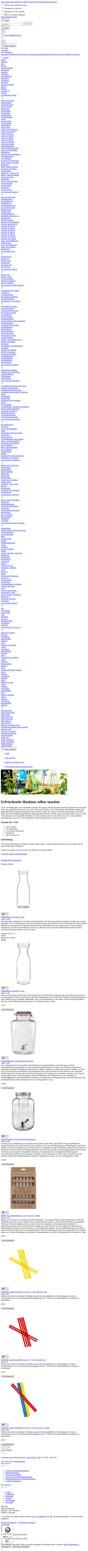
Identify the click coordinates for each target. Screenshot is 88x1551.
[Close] (2, 1549)
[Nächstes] (8, 1447)
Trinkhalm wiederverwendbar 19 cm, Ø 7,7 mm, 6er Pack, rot (23, 1360)
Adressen (25, 54)
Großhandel (10, 1494)
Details (3, 940)
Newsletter (9, 1502)
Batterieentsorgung (12, 1473)
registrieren (9, 52)
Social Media (10, 1500)
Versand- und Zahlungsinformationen (19, 1477)
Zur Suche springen (27, 2)
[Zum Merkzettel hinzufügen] (5, 914)
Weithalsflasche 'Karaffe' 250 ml (12, 991)
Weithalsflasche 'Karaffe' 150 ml (12, 917)
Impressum (9, 1496)
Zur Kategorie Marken (9, 603)
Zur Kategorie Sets (8, 251)
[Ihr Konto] (3, 41)
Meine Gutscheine (73, 54)
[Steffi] (44, 93)
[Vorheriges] (3, 1447)
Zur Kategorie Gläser (9, 95)
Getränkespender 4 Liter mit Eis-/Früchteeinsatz (18, 1139)
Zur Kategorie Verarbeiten (10, 460)
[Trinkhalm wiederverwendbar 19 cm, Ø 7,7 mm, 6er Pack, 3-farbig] (23, 1422)
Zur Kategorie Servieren (10, 495)
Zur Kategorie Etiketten (9, 365)
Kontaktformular (19, 1461)
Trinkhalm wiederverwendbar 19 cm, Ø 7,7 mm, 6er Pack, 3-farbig (25, 1428)
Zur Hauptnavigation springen (46, 2)
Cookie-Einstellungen (13, 1481)
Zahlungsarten (34, 54)
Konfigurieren (6, 1547)
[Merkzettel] (2, 39)
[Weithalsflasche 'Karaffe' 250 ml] (23, 985)
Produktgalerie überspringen (11, 860)
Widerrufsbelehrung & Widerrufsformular (20, 1479)
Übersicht (4, 54)
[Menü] (11, 1527)
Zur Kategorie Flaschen (9, 192)
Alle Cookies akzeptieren (21, 1547)
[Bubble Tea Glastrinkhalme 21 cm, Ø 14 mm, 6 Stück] (23, 1210)
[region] (44, 1154)
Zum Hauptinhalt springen (10, 2)
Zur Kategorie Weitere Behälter (12, 285)
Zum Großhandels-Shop (13, 35)
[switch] (7, 1541)
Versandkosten (41, 1516)
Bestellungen (45, 54)
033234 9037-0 (32, 1458)
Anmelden (4, 50)
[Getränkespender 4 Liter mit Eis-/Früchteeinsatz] (23, 1133)
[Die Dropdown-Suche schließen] (30, 24)
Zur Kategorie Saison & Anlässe (13, 523)
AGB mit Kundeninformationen (17, 1471)
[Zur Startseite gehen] (9, 17)
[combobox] (11, 24)
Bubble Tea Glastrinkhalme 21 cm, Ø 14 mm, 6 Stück (20, 1216)
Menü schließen (10, 46)
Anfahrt (8, 1492)
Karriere (8, 1498)
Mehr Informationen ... (72, 1544)
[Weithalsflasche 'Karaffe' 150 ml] (23, 911)
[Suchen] (25, 24)
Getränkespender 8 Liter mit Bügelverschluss (17, 1061)
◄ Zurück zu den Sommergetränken (14, 854)
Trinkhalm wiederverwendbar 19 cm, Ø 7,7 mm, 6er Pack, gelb (24, 1292)
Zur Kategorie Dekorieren (10, 419)
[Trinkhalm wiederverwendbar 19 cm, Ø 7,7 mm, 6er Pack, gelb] (23, 1286)
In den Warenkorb (8, 1010)
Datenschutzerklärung (13, 1475)
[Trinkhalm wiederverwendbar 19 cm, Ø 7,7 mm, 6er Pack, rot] (23, 1354)
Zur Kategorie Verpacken (10, 381)
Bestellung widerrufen (58, 54)
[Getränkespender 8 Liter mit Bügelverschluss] (23, 1055)
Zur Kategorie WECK (9, 269)
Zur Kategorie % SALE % (11, 627)
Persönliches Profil (15, 54)
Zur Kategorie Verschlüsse (11, 301)
